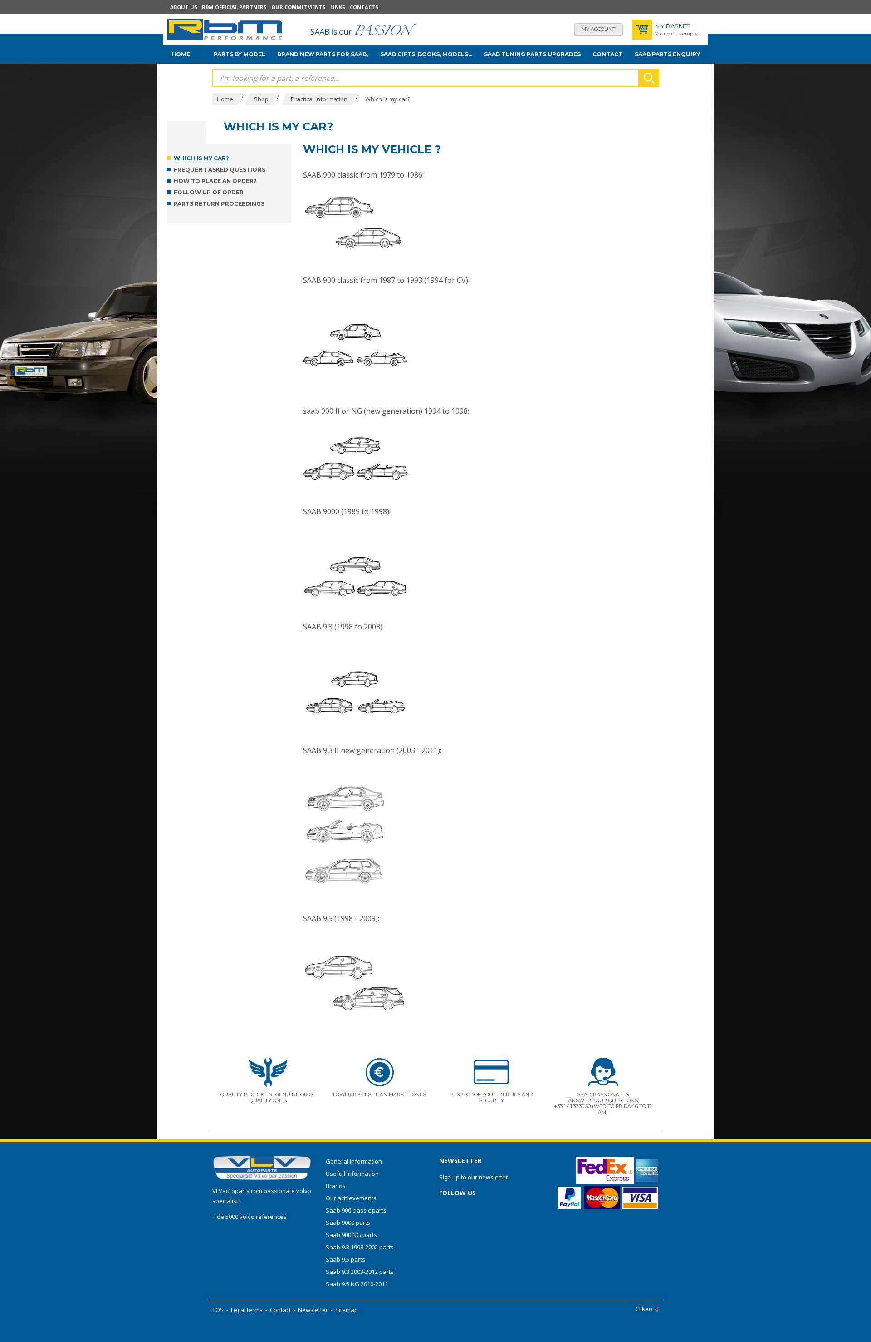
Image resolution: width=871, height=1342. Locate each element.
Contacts (364, 7)
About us (183, 7)
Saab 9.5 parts (345, 1259)
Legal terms (247, 1310)
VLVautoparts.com (237, 1191)
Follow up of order (209, 192)
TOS (218, 1310)
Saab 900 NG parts (351, 1235)
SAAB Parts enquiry (667, 54)
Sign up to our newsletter (473, 1177)
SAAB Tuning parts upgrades (532, 54)
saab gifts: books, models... (426, 54)
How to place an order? (215, 181)
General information (354, 1161)
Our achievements (351, 1198)
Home (180, 54)
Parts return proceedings (219, 203)
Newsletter (313, 1310)
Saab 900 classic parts (356, 1210)
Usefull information (352, 1173)
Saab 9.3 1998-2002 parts (360, 1247)
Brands (336, 1186)
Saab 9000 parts (348, 1222)
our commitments (298, 7)
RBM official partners (234, 7)
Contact (607, 54)
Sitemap (346, 1310)
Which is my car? (201, 158)
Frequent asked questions (219, 169)
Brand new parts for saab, (322, 54)
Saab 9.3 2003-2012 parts (360, 1272)
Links (337, 7)
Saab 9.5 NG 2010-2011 (357, 1284)
